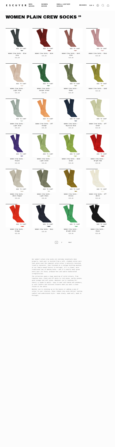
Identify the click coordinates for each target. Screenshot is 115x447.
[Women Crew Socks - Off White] (97, 180)
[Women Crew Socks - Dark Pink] (71, 39)
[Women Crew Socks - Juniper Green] (44, 75)
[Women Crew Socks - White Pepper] (17, 180)
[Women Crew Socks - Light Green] (44, 145)
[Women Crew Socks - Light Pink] (17, 75)
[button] (33, 5)
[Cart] (108, 5)
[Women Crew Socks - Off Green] (97, 110)
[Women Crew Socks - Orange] (17, 215)
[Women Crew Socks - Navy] (44, 215)
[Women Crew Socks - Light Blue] (17, 110)
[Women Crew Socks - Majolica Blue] (71, 110)
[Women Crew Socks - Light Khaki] (44, 180)
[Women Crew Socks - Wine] (44, 39)
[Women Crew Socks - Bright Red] (97, 145)
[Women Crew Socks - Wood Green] (71, 145)
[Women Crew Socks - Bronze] (71, 180)
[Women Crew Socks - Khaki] (71, 75)
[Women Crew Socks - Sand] (97, 75)
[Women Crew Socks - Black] (97, 215)
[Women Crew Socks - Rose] (97, 39)
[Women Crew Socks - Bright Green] (71, 215)
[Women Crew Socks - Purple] (17, 145)
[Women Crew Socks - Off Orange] (44, 110)
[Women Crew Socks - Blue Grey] (17, 39)
